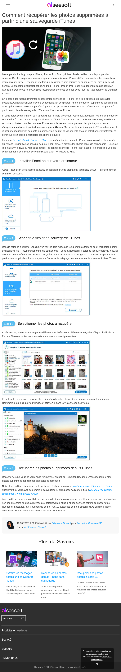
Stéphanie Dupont (61, 523)
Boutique (7, 618)
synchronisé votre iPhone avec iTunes (92, 486)
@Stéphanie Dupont (35, 527)
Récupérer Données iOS (89, 523)
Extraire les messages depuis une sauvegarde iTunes (19, 577)
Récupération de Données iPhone (30, 140)
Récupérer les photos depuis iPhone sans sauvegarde (54, 577)
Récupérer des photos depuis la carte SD (90, 575)
